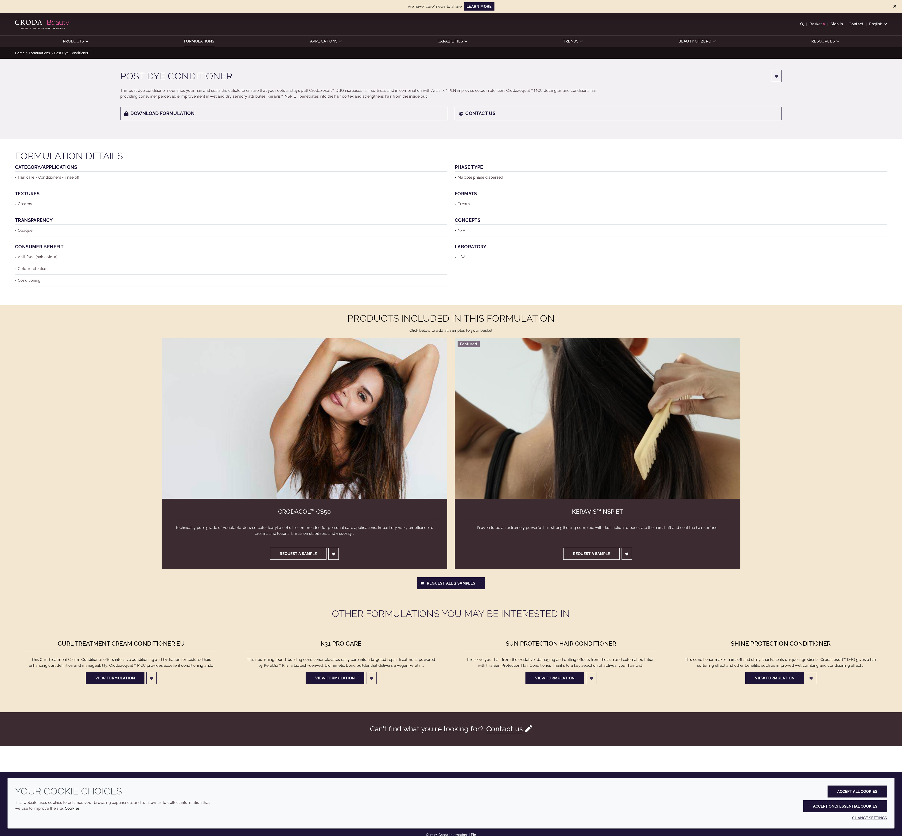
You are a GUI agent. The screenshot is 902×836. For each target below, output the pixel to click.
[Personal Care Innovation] (42, 23)
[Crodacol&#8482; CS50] (304, 418)
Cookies (72, 808)
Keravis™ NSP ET (597, 511)
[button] (75, 41)
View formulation (115, 678)
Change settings (869, 818)
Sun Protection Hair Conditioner (561, 643)
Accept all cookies (857, 791)
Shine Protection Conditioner (781, 643)
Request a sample (298, 553)
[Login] (777, 76)
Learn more (479, 6)
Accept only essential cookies (845, 806)
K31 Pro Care (341, 643)
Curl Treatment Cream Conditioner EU (121, 643)
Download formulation (162, 113)
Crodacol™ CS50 (304, 511)
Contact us (480, 113)
